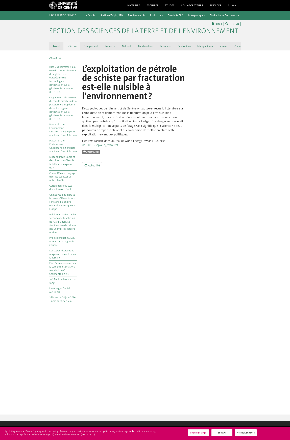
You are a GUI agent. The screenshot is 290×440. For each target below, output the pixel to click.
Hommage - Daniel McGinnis (59, 290)
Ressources (165, 46)
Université (133, 5)
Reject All (222, 432)
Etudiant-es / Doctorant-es (224, 15)
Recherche (110, 46)
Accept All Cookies (246, 432)
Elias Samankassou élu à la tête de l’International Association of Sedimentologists (62, 268)
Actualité (55, 58)
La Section (72, 46)
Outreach (126, 46)
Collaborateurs (192, 5)
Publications (184, 46)
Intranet (224, 46)
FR (232, 23)
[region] (145, 433)
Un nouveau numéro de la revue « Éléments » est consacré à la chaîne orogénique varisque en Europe (62, 202)
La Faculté (90, 15)
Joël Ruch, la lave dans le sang (62, 281)
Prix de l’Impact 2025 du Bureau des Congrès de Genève (62, 241)
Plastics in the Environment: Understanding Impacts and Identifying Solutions (63, 130)
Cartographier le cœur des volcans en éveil (61, 187)
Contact (238, 46)
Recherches (156, 15)
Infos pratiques (196, 15)
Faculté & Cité (175, 15)
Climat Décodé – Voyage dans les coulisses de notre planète (62, 176)
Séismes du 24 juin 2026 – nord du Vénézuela (62, 299)
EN (237, 23)
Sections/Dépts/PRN (112, 15)
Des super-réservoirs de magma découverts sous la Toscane (62, 254)
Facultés (152, 5)
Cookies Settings (198, 432)
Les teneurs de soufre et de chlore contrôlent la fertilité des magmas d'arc (62, 162)
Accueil (56, 46)
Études (169, 5)
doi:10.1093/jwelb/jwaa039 (100, 145)
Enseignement (91, 46)
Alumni (232, 5)
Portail (218, 23)
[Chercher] (227, 24)
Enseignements (136, 15)
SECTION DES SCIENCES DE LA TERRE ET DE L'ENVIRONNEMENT (143, 30)
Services (215, 5)
